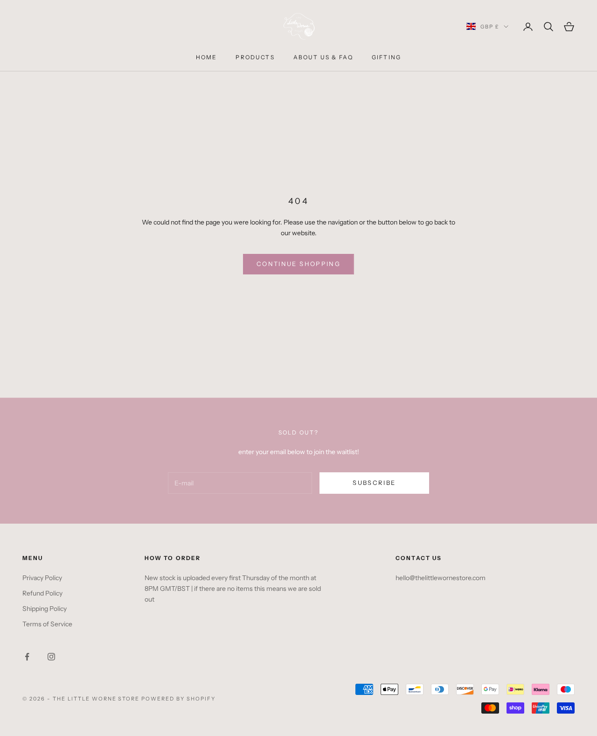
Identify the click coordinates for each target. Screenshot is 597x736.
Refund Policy (42, 593)
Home (206, 57)
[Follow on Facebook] (27, 656)
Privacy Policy (42, 578)
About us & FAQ (323, 57)
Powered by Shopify (178, 698)
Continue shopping (298, 263)
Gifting (386, 57)
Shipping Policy (44, 608)
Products (255, 57)
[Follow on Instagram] (51, 656)
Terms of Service (47, 624)
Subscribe (374, 482)
